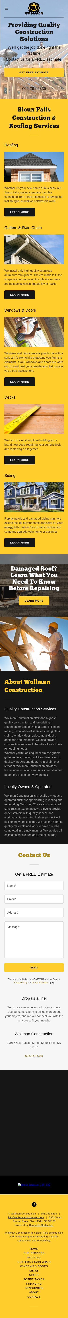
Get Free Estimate (34, 72)
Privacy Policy (20, 982)
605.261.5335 (34, 88)
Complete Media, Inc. (41, 1225)
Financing (34, 1283)
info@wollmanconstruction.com (26, 1217)
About (34, 1292)
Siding (34, 1275)
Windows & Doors (34, 1266)
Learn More (19, 212)
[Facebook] (34, 1204)
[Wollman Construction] (34, 8)
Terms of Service (40, 982)
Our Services (34, 1253)
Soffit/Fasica (34, 1279)
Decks (34, 1270)
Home (34, 1248)
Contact (34, 1296)
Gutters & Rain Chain (34, 1261)
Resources (34, 1288)
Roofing (34, 1257)
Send (34, 967)
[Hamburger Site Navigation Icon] (8, 9)
